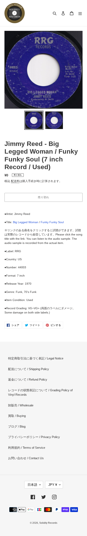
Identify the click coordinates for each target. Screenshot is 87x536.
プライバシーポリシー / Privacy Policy (34, 437)
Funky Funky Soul (52, 222)
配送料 (15, 181)
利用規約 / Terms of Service (26, 447)
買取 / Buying (17, 415)
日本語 (32, 484)
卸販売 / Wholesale (20, 405)
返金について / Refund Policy (27, 379)
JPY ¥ (52, 484)
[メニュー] (80, 13)
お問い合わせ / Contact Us (26, 458)
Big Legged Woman (25, 222)
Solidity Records (48, 522)
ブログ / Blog (16, 426)
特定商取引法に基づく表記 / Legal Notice (35, 358)
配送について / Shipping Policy (28, 369)
